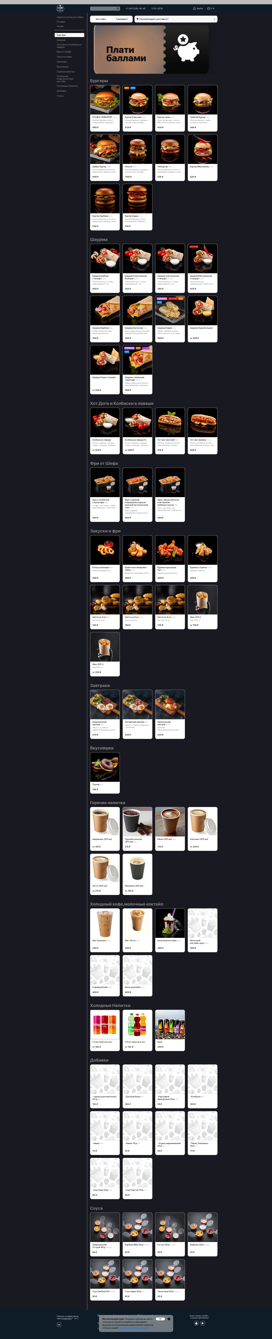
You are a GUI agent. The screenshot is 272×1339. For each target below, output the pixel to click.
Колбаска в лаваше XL (136, 440)
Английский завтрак (134, 722)
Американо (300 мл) (102, 839)
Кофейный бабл (100, 987)
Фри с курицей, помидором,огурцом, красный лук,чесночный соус (136, 504)
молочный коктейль (167, 940)
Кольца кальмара (100, 567)
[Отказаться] (169, 1319)
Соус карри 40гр (133, 1291)
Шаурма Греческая (134, 328)
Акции (60, 26)
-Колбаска (195, 1096)
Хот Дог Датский (165, 440)
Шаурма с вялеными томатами (134, 378)
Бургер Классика (133, 117)
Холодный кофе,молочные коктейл (65, 79)
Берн (159, 1042)
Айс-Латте (130, 940)
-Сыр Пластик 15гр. (134, 1190)
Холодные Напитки (67, 85)
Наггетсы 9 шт (164, 617)
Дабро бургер (99, 166)
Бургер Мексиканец (199, 166)
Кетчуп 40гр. (163, 1244)
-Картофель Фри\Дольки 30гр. (166, 1097)
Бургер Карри (131, 216)
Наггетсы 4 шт (99, 617)
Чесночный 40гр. (165, 1291)
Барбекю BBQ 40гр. (134, 1244)
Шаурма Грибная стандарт (100, 277)
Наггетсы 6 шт (132, 617)
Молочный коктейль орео (197, 941)
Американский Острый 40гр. (99, 1246)
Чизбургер (162, 166)
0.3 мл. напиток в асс (102, 1042)
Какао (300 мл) (164, 839)
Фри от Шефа (64, 51)
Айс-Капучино (99, 940)
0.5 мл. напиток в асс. (135, 1042)
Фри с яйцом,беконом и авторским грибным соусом (168, 502)
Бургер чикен (163, 117)
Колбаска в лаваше (101, 440)
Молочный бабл (132, 987)
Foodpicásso (66, 1318)
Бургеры (61, 35)
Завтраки (62, 61)
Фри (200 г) (98, 664)
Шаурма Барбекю (100, 328)
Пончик (96, 784)
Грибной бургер (197, 117)
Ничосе (128, 166)
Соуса (60, 95)
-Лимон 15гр (131, 1143)
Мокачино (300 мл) (134, 886)
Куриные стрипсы (198, 567)
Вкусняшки (63, 66)
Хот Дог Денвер (198, 440)
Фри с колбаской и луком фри (100, 501)
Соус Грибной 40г (101, 1291)
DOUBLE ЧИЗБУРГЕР (102, 117)
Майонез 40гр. (197, 1244)
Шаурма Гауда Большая (201, 328)
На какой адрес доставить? (154, 19)
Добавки (61, 90)
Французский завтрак (164, 723)
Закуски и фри (64, 56)
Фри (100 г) (195, 617)
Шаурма (61, 40)
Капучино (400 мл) (199, 839)
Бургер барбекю (100, 216)
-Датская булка (132, 1096)
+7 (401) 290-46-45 (135, 8)
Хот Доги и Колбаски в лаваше (69, 46)
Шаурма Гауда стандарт (104, 377)
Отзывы (61, 21)
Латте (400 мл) (99, 886)
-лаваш (96, 1143)
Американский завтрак (99, 723)
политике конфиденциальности (133, 1328)
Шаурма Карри (164, 328)
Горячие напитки (66, 71)
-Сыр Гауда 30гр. (100, 1190)
